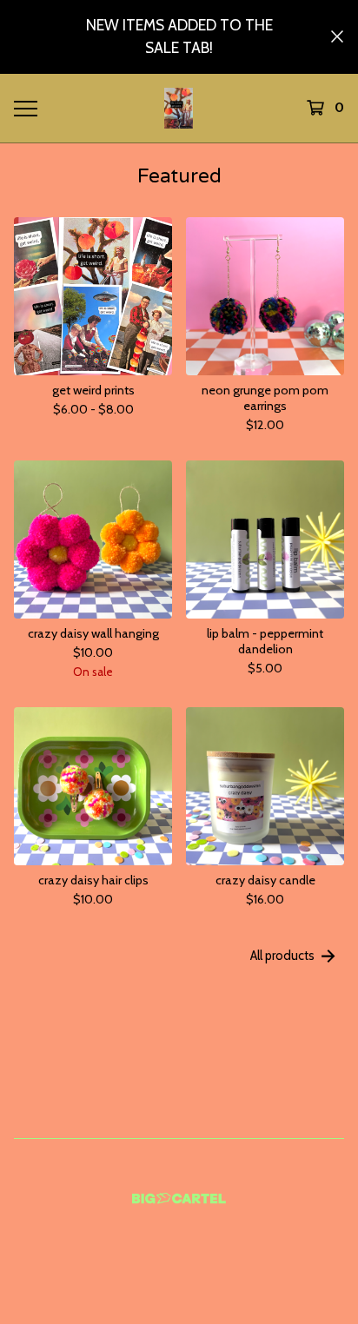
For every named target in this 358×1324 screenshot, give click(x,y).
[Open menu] (25, 107)
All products (282, 955)
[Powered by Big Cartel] (179, 1198)
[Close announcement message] (337, 36)
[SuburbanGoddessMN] (178, 108)
